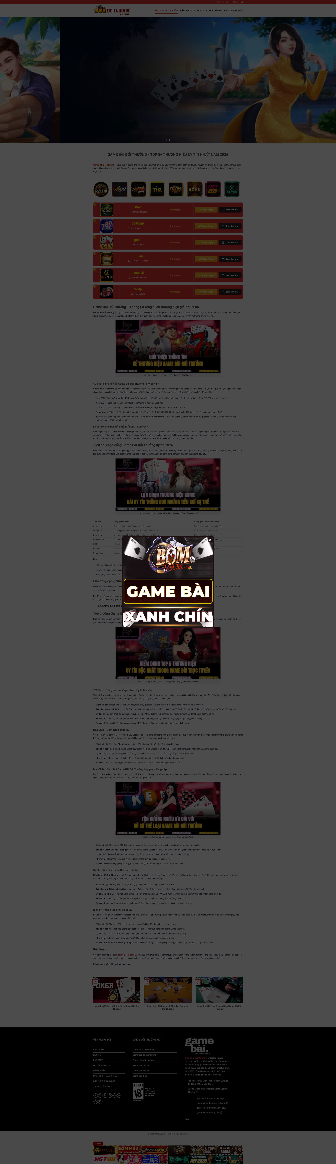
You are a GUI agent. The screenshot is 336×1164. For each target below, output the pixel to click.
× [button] (210, 540)
